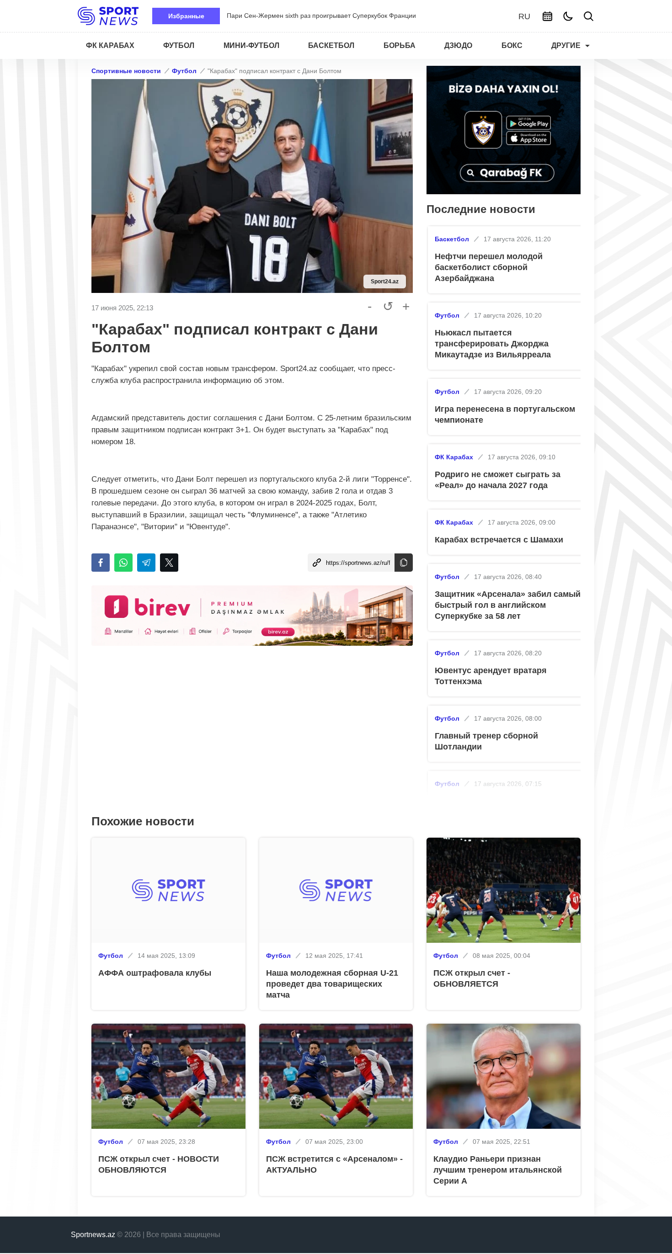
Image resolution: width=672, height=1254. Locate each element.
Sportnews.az (93, 1234)
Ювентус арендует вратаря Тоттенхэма (491, 676)
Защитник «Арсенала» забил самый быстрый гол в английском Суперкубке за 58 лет (508, 605)
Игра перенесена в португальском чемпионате (505, 414)
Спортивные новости (126, 70)
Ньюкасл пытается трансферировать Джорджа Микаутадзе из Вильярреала (493, 343)
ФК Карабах (454, 457)
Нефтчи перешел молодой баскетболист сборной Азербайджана (489, 267)
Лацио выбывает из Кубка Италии (277, 15)
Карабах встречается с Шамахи (499, 539)
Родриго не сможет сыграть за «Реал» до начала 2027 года (497, 480)
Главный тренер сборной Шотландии (486, 741)
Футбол (184, 70)
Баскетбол (452, 239)
